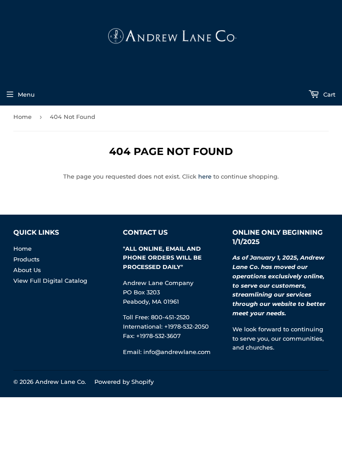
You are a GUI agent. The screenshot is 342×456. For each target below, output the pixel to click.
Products (26, 259)
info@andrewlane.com (177, 351)
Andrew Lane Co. (60, 381)
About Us (27, 269)
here (205, 176)
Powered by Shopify (124, 381)
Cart (328, 94)
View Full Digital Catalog (50, 280)
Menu (26, 94)
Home (22, 116)
